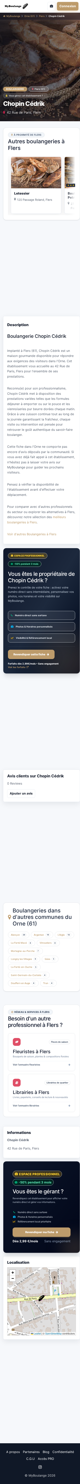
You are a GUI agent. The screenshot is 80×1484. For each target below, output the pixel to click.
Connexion (67, 6)
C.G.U (30, 1459)
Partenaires (31, 1452)
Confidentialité (63, 1452)
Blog (46, 1452)
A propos (13, 1452)
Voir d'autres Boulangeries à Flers (31, 534)
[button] (41, 1298)
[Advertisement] (40, 268)
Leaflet (37, 1333)
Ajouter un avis (21, 793)
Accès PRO (46, 1459)
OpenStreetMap (53, 1333)
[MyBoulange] (19, 6)
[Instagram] (40, 1467)
